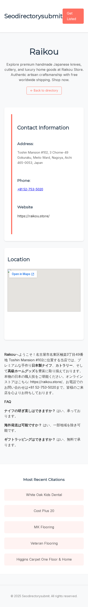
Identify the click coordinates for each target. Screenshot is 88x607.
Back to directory (44, 90)
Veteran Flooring (44, 543)
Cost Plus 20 (44, 511)
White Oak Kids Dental (44, 495)
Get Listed (71, 16)
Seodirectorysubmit (33, 16)
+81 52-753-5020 (30, 189)
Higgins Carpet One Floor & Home (44, 559)
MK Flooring (44, 527)
